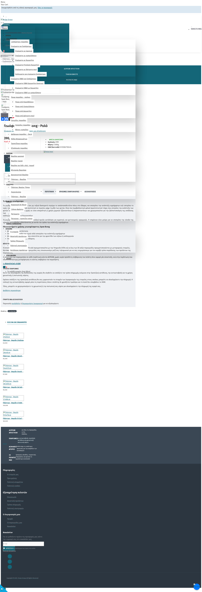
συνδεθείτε (16, 304)
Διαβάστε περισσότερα (12, 264)
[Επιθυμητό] (3, 342)
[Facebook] (10, 556)
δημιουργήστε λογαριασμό (32, 304)
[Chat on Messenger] (197, 587)
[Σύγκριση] (11, 342)
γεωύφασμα (12, 311)
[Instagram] (10, 562)
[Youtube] (10, 567)
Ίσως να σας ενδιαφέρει (17, 322)
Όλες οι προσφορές (45, 8)
